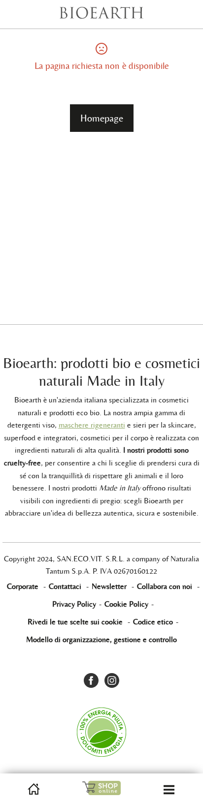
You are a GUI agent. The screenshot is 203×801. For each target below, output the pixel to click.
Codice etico (153, 621)
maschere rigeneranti (92, 425)
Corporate (22, 586)
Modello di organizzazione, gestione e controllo (101, 639)
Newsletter (109, 586)
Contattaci (65, 586)
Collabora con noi (164, 586)
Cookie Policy (126, 604)
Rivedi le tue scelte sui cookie (75, 621)
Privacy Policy (74, 604)
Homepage (101, 118)
